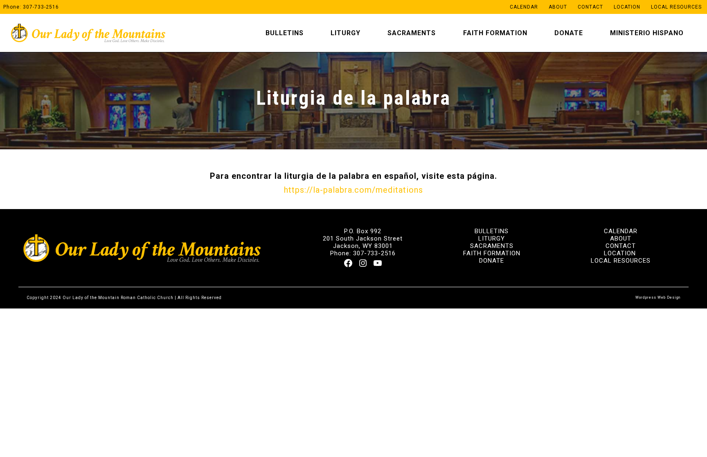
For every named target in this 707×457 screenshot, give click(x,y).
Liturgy (345, 33)
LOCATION (620, 253)
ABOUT (620, 238)
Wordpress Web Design (657, 297)
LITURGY (491, 238)
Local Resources (676, 7)
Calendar (524, 7)
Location (627, 7)
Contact (590, 7)
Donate (568, 33)
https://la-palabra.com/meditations (353, 190)
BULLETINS (492, 231)
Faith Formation (495, 33)
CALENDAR (620, 231)
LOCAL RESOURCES (621, 260)
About (558, 7)
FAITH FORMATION (491, 253)
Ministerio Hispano (647, 33)
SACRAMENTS (491, 246)
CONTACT (621, 246)
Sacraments (411, 33)
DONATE (491, 260)
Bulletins (285, 33)
